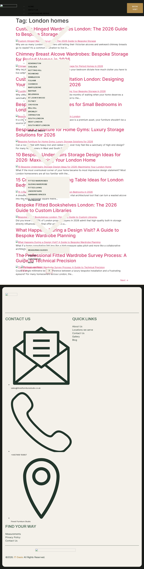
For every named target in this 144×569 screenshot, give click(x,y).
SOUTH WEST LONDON (39, 125)
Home (31, 7)
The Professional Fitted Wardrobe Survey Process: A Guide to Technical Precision (71, 258)
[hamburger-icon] (123, 6)
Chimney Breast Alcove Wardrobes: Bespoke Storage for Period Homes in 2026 (72, 56)
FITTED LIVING (35, 188)
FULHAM (32, 81)
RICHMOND (33, 74)
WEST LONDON (35, 122)
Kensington (34, 63)
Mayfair (32, 91)
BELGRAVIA (33, 94)
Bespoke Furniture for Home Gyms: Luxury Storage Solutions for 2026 (70, 132)
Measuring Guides (38, 250)
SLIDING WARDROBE (37, 184)
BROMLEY (32, 112)
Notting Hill (34, 70)
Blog (30, 263)
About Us (33, 10)
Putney (32, 101)
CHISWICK (33, 84)
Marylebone (34, 87)
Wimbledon (34, 77)
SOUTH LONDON (36, 118)
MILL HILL (32, 108)
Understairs (35, 191)
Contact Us (34, 259)
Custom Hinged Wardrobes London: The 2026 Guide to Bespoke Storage (71, 31)
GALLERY (32, 256)
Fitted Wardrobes (38, 181)
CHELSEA (32, 67)
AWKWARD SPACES (37, 195)
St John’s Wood (36, 98)
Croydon (33, 105)
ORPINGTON (34, 115)
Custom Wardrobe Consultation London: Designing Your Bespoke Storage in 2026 (70, 81)
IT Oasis (18, 557)
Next (124, 280)
